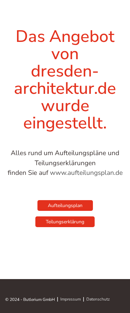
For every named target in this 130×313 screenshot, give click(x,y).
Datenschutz (98, 299)
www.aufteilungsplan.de (86, 172)
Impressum (70, 299)
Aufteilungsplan (65, 205)
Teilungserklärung (65, 221)
